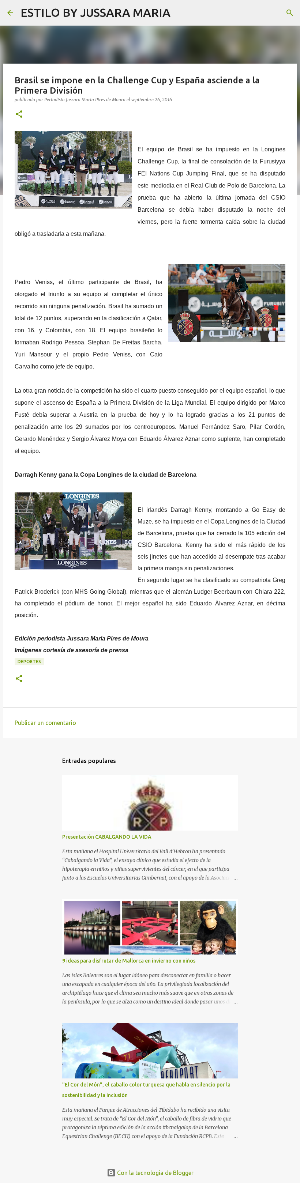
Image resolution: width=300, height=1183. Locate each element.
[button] (19, 115)
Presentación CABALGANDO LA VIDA (106, 837)
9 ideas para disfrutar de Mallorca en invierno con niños (128, 961)
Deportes (29, 661)
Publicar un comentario (45, 722)
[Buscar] (180, 13)
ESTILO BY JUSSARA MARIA (95, 12)
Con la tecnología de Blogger (155, 1172)
